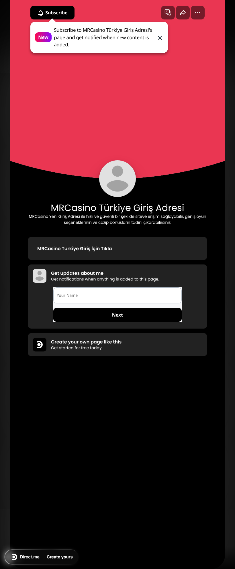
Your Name (67, 295)
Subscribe (56, 12)
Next (117, 315)
